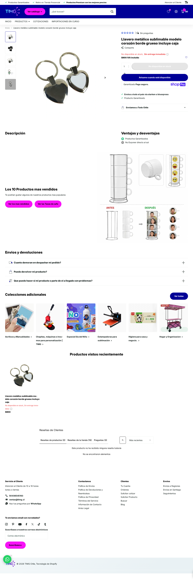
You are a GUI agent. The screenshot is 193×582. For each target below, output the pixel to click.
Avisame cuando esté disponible (154, 77)
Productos (21, 21)
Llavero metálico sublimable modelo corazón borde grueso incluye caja (22, 399)
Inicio (8, 21)
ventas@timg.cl (17, 499)
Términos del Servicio (88, 500)
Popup (167, 54)
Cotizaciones (40, 21)
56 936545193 (16, 495)
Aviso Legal (83, 508)
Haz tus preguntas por (25, 503)
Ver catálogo (34, 11)
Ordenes (125, 489)
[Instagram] (6, 524)
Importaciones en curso (65, 21)
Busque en (112, 11)
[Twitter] (32, 524)
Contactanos (84, 481)
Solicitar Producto (129, 497)
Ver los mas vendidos (18, 204)
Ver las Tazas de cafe (48, 204)
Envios (166, 481)
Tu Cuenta (125, 486)
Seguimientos (169, 493)
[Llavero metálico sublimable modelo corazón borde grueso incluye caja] (22, 375)
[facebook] (26, 524)
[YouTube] (19, 524)
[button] (127, 33)
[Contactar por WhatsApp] (7, 559)
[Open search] (123, 440)
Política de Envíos (86, 486)
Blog (123, 504)
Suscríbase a (15, 545)
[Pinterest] (13, 524)
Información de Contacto (89, 504)
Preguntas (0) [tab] (100, 440)
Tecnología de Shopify (46, 564)
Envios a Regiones (171, 486)
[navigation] (10, 36)
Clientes (125, 481)
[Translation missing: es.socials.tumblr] (45, 524)
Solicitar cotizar (128, 493)
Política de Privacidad (88, 497)
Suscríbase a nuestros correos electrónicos (26, 529)
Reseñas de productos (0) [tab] (53, 440)
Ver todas (179, 296)
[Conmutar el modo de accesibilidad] (186, 2)
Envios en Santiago (172, 489)
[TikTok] (39, 524)
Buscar (124, 500)
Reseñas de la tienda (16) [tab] (80, 440)
